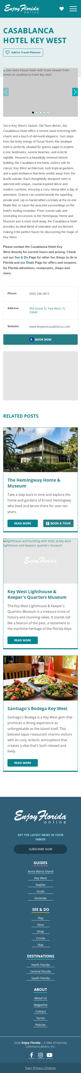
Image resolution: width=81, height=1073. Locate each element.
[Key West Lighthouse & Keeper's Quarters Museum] (40, 561)
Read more (26, 524)
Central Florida (40, 971)
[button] (33, 113)
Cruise (40, 938)
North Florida (40, 965)
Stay (40, 945)
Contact (40, 1011)
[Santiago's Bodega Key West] (40, 678)
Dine (40, 925)
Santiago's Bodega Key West (37, 708)
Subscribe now (40, 849)
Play (40, 918)
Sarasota (40, 898)
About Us (40, 998)
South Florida (40, 978)
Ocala (40, 891)
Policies (40, 1025)
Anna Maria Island (40, 871)
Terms (40, 1018)
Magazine (40, 1005)
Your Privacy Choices (40, 1068)
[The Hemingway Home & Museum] (40, 449)
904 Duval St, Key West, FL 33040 (47, 310)
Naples (40, 885)
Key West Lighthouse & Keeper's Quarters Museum (37, 594)
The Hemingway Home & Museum (33, 483)
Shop (40, 931)
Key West (40, 878)
